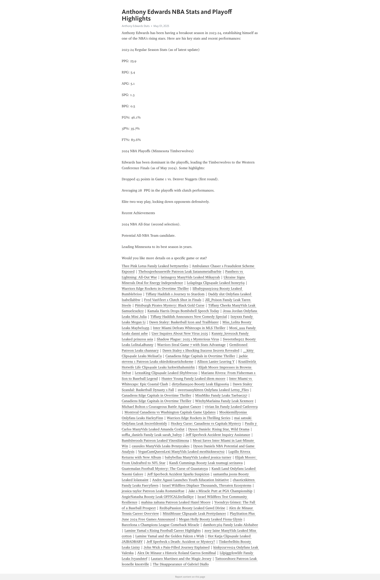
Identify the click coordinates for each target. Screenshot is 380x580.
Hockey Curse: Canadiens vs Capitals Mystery (206, 423)
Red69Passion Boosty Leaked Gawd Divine (192, 508)
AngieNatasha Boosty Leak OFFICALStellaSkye (158, 497)
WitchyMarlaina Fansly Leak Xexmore (224, 401)
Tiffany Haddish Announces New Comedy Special (188, 316)
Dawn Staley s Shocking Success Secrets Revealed (200, 350)
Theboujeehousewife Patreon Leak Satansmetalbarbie (179, 271)
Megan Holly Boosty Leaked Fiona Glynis (210, 519)
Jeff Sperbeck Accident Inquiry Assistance (218, 435)
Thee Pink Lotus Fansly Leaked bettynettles (155, 266)
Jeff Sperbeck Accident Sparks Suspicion (178, 474)
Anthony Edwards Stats (136, 26)
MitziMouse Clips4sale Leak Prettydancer (194, 513)
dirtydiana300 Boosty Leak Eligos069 (200, 384)
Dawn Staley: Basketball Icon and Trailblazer (184, 322)
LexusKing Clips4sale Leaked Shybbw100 (166, 373)
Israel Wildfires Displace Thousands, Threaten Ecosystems (206, 485)
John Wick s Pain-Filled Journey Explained (177, 547)
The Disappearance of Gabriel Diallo (181, 564)
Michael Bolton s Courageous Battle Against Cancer (161, 406)
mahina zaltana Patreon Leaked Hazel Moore (176, 502)
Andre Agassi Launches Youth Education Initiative (190, 480)
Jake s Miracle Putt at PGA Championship (220, 491)
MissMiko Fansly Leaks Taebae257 (221, 395)
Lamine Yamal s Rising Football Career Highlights (162, 530)
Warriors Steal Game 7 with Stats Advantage (191, 345)
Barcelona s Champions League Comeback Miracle (160, 525)
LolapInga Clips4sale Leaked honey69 (216, 283)
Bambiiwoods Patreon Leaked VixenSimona (155, 440)
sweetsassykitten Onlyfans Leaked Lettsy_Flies (213, 390)
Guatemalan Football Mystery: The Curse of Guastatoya (165, 468)
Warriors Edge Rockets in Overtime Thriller (155, 288)
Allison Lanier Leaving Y (216, 361)
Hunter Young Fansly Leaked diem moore (193, 378)
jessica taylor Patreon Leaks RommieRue (153, 491)
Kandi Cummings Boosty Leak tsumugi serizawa (206, 463)
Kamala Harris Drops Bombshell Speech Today (183, 311)
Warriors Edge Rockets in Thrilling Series (198, 418)
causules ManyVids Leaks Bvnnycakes (160, 446)
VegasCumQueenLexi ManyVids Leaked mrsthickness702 (181, 451)
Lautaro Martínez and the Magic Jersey (181, 558)
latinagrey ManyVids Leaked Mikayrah (190, 277)
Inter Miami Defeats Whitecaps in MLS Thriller (189, 328)
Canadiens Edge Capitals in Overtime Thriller (200, 356)
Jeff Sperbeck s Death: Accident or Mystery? (180, 541)
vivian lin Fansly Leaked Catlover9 (231, 406)
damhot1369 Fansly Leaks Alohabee (230, 525)
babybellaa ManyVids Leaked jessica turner (198, 457)
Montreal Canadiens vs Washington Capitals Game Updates (170, 412)
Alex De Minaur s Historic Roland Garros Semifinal (176, 553)
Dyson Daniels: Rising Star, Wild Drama (218, 429)
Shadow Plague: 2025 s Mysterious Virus (188, 339)
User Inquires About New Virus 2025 (180, 333)
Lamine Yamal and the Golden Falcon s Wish (169, 536)
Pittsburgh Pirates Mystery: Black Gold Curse (169, 305)
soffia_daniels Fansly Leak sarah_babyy (152, 435)
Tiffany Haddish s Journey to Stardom (175, 294)
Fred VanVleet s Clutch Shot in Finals (172, 300)
